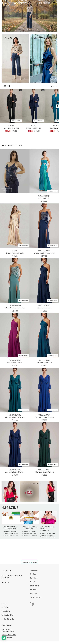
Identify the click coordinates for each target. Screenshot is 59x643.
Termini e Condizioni (7, 615)
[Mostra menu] (2, 3)
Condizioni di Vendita (8, 619)
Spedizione (33, 594)
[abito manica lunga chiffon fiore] (15, 390)
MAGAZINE (10, 507)
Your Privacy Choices (36, 597)
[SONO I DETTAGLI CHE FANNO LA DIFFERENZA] (48, 517)
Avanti (57, 106)
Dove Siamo (33, 578)
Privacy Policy (6, 611)
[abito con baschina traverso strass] (44, 225)
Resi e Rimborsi (34, 586)
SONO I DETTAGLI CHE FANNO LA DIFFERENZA (47, 528)
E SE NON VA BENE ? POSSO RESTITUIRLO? (10, 527)
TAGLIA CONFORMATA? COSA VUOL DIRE (29, 527)
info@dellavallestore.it (9, 634)
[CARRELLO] (56, 3)
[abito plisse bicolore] (44, 171)
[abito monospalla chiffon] (44, 280)
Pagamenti (33, 590)
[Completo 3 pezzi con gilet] (11, 106)
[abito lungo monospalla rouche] (15, 225)
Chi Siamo (33, 574)
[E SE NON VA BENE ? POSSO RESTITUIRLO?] (11, 517)
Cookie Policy (5, 607)
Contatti (32, 582)
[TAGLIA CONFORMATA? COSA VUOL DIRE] (29, 517)
